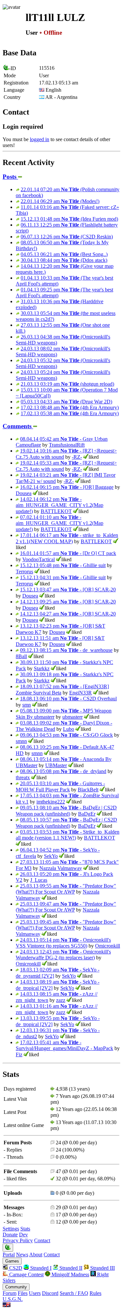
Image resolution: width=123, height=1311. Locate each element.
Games (12, 1261)
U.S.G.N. (13, 1299)
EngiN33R (80, 692)
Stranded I (40, 1268)
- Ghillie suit (63, 565)
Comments (18, 426)
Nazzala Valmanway (60, 868)
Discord (50, 1293)
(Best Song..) (64, 254)
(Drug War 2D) (66, 401)
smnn (21, 741)
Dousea (23, 493)
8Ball (21, 656)
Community (16, 1286)
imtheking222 (50, 801)
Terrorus (24, 571)
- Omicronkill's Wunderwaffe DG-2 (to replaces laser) (63, 954)
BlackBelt (88, 789)
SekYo (51, 856)
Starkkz (42, 668)
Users (35, 1293)
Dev (23, 1234)
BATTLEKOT (56, 511)
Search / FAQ (74, 1293)
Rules (95, 1293)
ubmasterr (72, 717)
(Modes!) (60, 201)
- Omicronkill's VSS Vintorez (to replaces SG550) (63, 943)
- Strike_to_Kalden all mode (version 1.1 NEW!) (67, 834)
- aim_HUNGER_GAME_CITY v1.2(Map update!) (59, 505)
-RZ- (77, 457)
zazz (60, 1000)
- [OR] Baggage (66, 487)
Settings (11, 1228)
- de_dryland (63, 771)
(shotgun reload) (67, 384)
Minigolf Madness (69, 1274)
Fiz (19, 1054)
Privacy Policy (18, 1240)
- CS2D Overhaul (68, 698)
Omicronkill (107, 946)
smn (26, 705)
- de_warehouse (66, 650)
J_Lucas (38, 880)
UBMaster (56, 765)
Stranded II (70, 1268)
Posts (10, 176)
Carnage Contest (26, 1274)
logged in (39, 139)
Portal (9, 1254)
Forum (9, 1293)
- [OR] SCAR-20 (68, 589)
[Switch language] (6, 1305)
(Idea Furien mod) (69, 219)
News (22, 1254)
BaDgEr (86, 814)
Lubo (68, 729)
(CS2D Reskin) (67, 236)
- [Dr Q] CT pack (68, 553)
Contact (42, 1240)
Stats (25, 1228)
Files (23, 1293)
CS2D (15, 1268)
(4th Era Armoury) (70, 407)
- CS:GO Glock (66, 735)
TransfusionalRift (67, 445)
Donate (10, 1234)
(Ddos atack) (64, 260)
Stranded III (102, 1268)
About (35, 1254)
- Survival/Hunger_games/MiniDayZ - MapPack (64, 1045)
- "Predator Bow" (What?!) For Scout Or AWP (66, 889)
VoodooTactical (38, 559)
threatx (23, 777)
